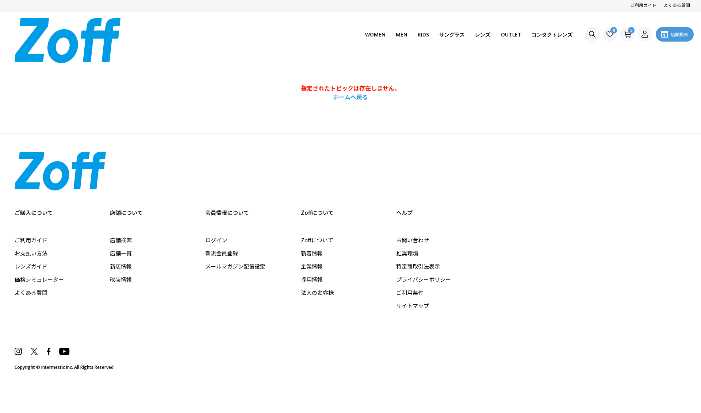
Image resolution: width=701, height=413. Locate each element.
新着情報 (312, 253)
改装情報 (121, 279)
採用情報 (312, 279)
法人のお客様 (317, 292)
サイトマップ (412, 305)
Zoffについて (317, 240)
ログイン (216, 240)
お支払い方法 (31, 253)
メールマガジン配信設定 (235, 266)
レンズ (482, 34)
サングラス (452, 34)
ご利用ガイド (643, 5)
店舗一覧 (121, 253)
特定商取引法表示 (418, 266)
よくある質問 (677, 5)
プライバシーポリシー (423, 279)
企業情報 (312, 266)
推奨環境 (407, 253)
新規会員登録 (221, 253)
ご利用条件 (410, 292)
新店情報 (121, 266)
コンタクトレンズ (552, 34)
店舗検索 (121, 240)
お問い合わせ (412, 240)
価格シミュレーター (39, 279)
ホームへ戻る (350, 96)
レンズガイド (31, 266)
